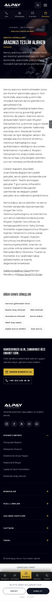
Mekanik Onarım (12, 449)
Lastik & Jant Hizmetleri (16, 469)
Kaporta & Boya (12, 462)
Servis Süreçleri (27, 27)
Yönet (22, 597)
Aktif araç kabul (13, 322)
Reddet (14, 591)
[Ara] (38, 5)
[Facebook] (14, 424)
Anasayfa (13, 27)
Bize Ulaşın (24, 270)
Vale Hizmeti (36, 310)
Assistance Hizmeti (15, 316)
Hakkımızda (10, 270)
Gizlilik (30, 597)
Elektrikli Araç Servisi (14, 476)
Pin (33, 274)
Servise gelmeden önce (17, 303)
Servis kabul (36, 316)
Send (27, 274)
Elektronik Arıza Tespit (15, 455)
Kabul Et (38, 591)
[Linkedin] (37, 424)
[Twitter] (21, 424)
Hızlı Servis (36, 329)
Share (20, 274)
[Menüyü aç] (45, 5)
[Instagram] (6, 424)
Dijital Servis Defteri (15, 329)
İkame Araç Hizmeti (15, 310)
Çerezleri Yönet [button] (26, 567)
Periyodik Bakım (12, 442)
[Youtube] (29, 424)
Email (39, 274)
